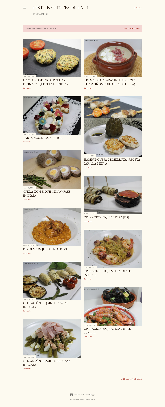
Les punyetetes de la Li (60, 8)
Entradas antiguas (131, 379)
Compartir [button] (27, 88)
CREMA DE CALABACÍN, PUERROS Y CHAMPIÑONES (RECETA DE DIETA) (109, 82)
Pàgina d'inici (40, 14)
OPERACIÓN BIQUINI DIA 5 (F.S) (106, 217)
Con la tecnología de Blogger (84, 395)
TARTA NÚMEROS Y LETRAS (43, 138)
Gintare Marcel (89, 400)
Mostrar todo (131, 29)
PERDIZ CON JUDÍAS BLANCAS (45, 249)
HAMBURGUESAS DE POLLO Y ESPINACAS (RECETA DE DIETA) (45, 82)
